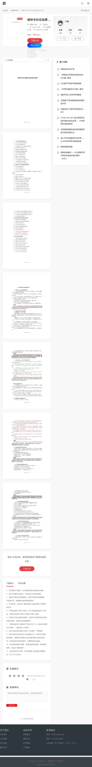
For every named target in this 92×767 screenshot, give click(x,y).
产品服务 (26, 747)
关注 (63, 38)
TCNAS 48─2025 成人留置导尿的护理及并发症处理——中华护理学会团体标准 (73, 121)
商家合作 (26, 739)
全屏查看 (9, 60)
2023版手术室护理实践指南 (71, 83)
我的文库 (85, 10)
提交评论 (12, 705)
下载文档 (35, 40)
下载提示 (10, 583)
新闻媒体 (26, 734)
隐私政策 (51, 761)
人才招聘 (3, 739)
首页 (5, 10)
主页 (78, 38)
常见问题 (22, 583)
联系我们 (50, 730)
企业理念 (3, 734)
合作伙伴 (27, 730)
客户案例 (26, 743)
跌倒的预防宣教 (67, 147)
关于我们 (4, 730)
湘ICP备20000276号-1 (46, 765)
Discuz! (42, 761)
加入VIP (34, 45)
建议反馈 (3, 747)
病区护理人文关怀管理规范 (71, 95)
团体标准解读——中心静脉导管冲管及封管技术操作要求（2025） (73, 155)
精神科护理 (14, 10)
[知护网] (4, 2)
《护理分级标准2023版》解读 (72, 89)
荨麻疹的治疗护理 (67, 69)
